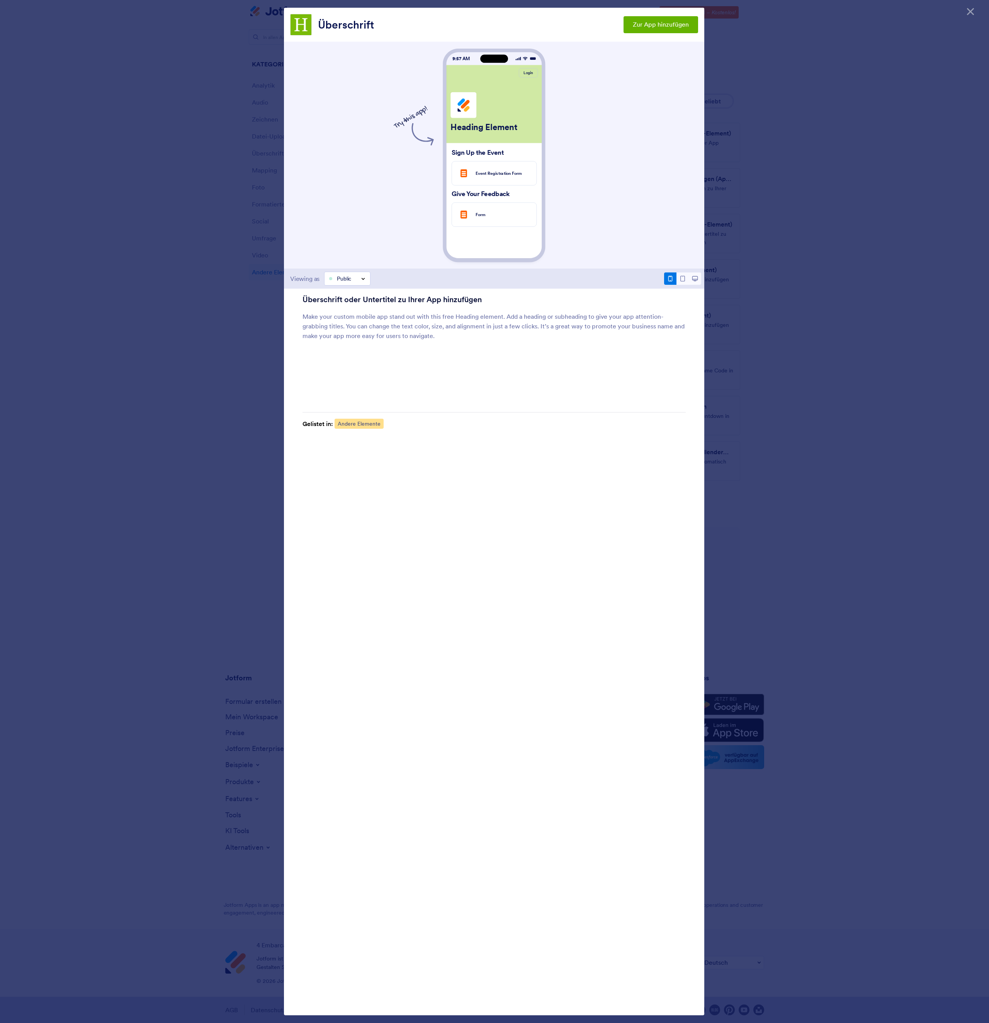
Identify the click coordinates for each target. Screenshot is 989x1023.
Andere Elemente (359, 423)
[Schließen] (970, 11)
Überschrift (346, 25)
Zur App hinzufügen (661, 24)
